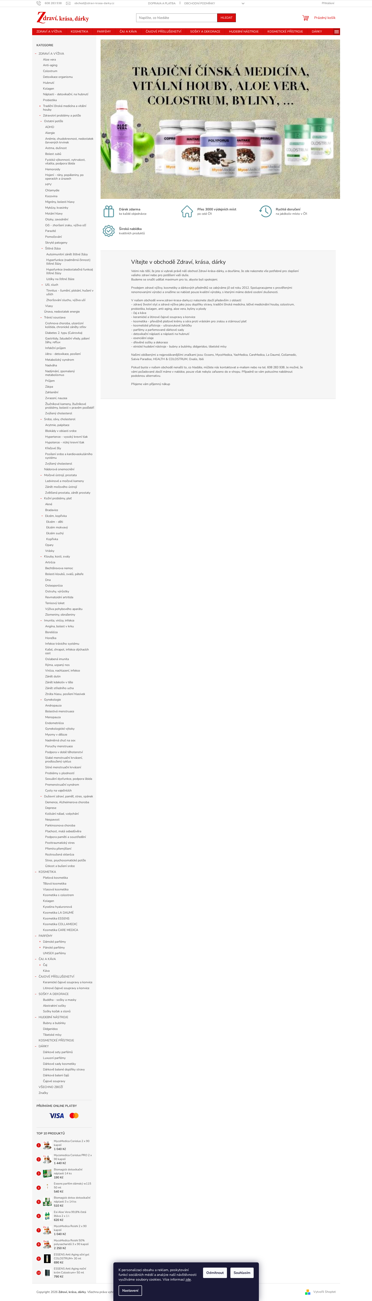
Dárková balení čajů (56, 1075)
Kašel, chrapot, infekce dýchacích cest (67, 651)
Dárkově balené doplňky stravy (64, 1069)
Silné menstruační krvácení (63, 767)
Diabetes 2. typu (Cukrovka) (63, 333)
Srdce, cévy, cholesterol (59, 419)
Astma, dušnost (56, 148)
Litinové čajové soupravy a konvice (66, 988)
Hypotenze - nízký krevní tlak (64, 442)
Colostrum (50, 71)
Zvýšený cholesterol (58, 413)
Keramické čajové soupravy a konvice (67, 982)
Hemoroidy (52, 169)
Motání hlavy (54, 213)
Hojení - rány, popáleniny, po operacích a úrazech (64, 177)
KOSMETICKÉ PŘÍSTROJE (56, 1040)
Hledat (226, 18)
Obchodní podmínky (199, 3)
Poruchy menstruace (59, 746)
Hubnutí (48, 83)
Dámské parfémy (54, 942)
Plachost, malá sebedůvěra (63, 831)
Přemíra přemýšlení (58, 849)
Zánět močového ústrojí (61, 487)
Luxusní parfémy (54, 1058)
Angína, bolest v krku (59, 626)
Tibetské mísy (52, 1035)
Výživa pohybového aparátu (64, 609)
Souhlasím (242, 1272)
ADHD (49, 127)
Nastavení (130, 1290)
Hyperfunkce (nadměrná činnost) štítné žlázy (68, 262)
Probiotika (50, 100)
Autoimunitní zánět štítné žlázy (67, 254)
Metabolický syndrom (59, 360)
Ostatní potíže (53, 121)
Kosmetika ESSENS (56, 918)
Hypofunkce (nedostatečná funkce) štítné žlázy (69, 271)
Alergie (50, 133)
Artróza (50, 562)
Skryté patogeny (56, 243)
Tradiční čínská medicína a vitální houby (64, 108)
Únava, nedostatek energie (62, 312)
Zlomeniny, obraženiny (60, 615)
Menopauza (53, 717)
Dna (48, 580)
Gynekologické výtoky (59, 729)
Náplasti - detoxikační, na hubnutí (65, 94)
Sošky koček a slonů (57, 1011)
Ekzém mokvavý (57, 527)
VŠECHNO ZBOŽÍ (51, 1087)
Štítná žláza (53, 248)
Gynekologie (52, 700)
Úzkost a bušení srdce (60, 866)
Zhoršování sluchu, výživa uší (65, 300)
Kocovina (51, 196)
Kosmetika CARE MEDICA (60, 930)
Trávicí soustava (54, 317)
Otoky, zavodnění (56, 219)
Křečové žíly (53, 448)
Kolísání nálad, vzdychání (62, 814)
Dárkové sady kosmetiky (59, 1064)
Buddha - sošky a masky (59, 1000)
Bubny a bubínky (54, 1023)
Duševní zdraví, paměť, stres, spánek (68, 796)
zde (188, 1279)
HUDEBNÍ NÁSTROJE (53, 1017)
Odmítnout (215, 1272)
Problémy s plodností (59, 773)
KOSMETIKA (47, 872)
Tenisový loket (54, 603)
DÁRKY (44, 1046)
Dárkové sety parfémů (58, 1052)
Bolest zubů (53, 154)
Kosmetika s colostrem (58, 895)
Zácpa (49, 387)
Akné (48, 504)
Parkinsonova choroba (60, 825)
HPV (48, 184)
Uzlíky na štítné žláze (60, 279)
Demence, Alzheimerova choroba (67, 802)
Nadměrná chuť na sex (60, 740)
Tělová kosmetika (54, 884)
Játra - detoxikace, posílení (63, 354)
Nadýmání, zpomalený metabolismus (60, 373)
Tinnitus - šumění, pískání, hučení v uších (69, 292)
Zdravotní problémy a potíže (62, 115)
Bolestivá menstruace (59, 711)
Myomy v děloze (56, 734)
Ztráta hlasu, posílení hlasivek (65, 694)
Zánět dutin (53, 676)
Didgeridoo (50, 1029)
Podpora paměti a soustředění (65, 837)
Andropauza (53, 705)
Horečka (50, 638)
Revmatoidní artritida (59, 597)
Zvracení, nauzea (56, 398)
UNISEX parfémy (54, 953)
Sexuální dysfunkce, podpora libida (68, 779)
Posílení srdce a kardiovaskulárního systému (69, 456)
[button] (118, 119)
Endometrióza (54, 723)
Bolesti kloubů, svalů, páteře (64, 574)
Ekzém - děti (54, 522)
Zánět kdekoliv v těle (59, 682)
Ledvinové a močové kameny (64, 481)
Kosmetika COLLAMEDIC (60, 924)
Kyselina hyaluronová (57, 907)
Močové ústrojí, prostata (60, 475)
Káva (46, 971)
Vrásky (49, 551)
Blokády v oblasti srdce (60, 431)
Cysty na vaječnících (58, 790)
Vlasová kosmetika (55, 889)
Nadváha (51, 365)
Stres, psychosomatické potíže (65, 860)
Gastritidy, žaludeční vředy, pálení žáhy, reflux (67, 340)
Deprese (50, 808)
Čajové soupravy (54, 1081)
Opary (49, 545)
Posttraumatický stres (60, 843)
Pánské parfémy (54, 947)
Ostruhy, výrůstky (57, 591)
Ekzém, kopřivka (56, 516)
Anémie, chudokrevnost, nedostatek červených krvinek (69, 140)
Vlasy (49, 306)
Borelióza (51, 632)
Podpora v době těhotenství (64, 752)
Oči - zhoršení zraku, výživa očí (65, 225)
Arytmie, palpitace (57, 425)
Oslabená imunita (57, 659)
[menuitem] (49, 31)
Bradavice (51, 510)
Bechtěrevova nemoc (59, 568)
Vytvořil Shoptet (324, 1292)
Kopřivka (52, 539)
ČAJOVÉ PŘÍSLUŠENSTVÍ (56, 977)
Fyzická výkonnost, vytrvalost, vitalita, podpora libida (65, 161)
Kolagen (48, 89)
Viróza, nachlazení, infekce (62, 671)
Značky (43, 1093)
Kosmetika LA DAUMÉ (58, 913)
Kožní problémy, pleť (58, 498)
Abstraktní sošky (54, 1006)
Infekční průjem (55, 348)
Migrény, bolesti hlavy (59, 202)
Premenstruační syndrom (62, 785)
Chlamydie (52, 190)
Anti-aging (50, 65)
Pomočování (53, 237)
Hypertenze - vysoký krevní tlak (66, 437)
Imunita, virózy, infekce (59, 620)
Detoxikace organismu (58, 77)
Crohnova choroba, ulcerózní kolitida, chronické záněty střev (65, 325)
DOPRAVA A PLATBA (161, 3)
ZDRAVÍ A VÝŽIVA (51, 54)
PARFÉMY (45, 936)
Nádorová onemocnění (59, 469)
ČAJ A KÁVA (47, 959)
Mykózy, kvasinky (56, 208)
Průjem (50, 381)
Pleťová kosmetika (55, 878)
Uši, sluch (51, 285)
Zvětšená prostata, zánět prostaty (67, 493)
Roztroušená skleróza (59, 854)
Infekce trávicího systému (62, 644)
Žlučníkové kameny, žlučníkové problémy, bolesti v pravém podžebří (69, 406)
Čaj (45, 965)
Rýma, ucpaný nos (57, 665)
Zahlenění (51, 392)
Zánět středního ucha (59, 688)
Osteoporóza (54, 585)
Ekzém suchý (55, 533)
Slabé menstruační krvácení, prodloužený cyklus (64, 760)
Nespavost (52, 820)
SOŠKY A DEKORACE (54, 994)
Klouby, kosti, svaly (57, 556)
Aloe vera (49, 59)
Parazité (50, 231)
